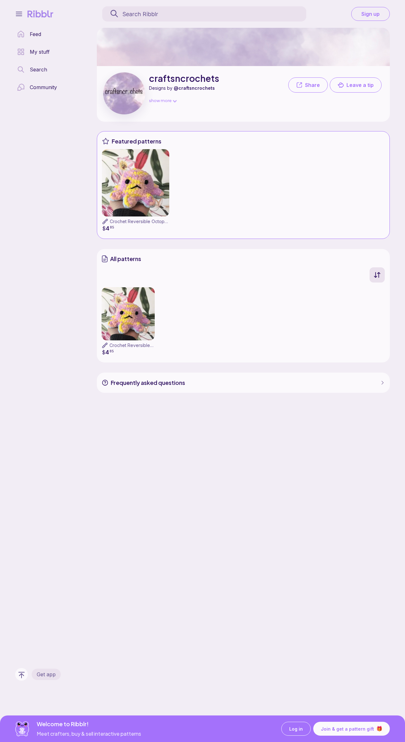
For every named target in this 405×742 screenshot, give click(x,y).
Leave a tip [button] (360, 85)
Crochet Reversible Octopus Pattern (147, 221)
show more (160, 100)
